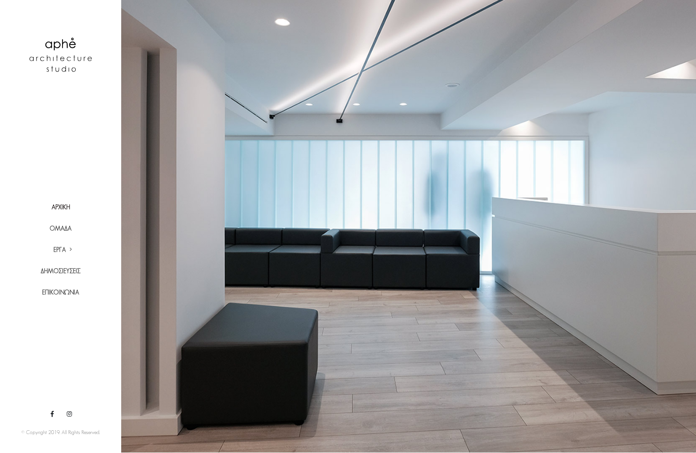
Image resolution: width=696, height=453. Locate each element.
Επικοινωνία (60, 293)
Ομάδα (60, 229)
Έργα (60, 250)
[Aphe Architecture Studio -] (60, 55)
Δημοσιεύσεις (60, 271)
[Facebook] (52, 414)
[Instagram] (69, 414)
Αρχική (61, 207)
